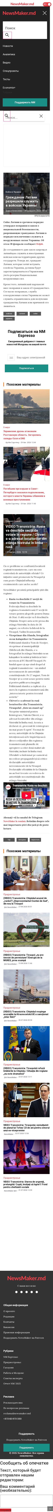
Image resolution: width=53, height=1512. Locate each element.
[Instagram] (26, 1292)
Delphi (39, 243)
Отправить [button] (5, 1510)
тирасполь (35, 840)
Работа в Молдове (13, 1372)
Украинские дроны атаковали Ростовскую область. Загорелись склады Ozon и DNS (22, 435)
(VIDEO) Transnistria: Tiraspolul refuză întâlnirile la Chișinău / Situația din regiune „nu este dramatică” (25, 1071)
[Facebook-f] (16, 1292)
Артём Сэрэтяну (12, 443)
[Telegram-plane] (37, 1292)
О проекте (9, 1311)
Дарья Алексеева (14, 211)
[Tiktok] (32, 1292)
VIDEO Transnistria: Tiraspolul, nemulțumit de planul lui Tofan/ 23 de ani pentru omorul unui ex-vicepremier (26, 1128)
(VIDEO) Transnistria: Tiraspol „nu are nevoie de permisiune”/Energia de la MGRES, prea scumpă (23, 958)
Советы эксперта (12, 1378)
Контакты (8, 1321)
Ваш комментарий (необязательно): (17, 1488)
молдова (22, 840)
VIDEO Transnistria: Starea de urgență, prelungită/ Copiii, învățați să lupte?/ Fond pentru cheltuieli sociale (25, 1184)
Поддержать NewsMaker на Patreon (23, 1337)
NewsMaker (8, 1134)
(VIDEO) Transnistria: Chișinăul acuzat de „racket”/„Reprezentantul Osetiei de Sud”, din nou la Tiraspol (25, 901)
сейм (35, 314)
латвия (22, 314)
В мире (6, 427)
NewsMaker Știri (10, 1191)
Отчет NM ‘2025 (12, 1383)
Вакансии (8, 1327)
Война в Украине (13, 192)
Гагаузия (8, 1367)
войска (9, 314)
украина (9, 319)
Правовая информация (16, 1332)
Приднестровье (13, 521)
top (9, 840)
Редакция (8, 1316)
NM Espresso (10, 1356)
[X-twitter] (21, 1292)
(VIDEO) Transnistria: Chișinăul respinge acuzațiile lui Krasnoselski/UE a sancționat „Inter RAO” (25, 1014)
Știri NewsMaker (10, 907)
